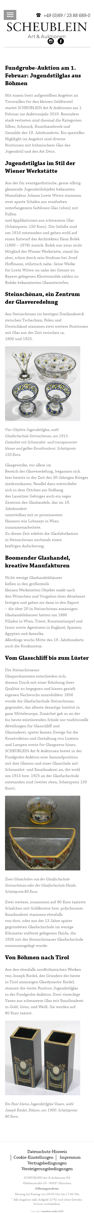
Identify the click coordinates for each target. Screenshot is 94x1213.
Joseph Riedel (25, 975)
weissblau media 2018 (52, 1211)
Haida (63, 933)
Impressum (70, 1157)
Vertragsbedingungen (47, 1163)
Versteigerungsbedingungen (47, 1169)
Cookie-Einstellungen (33, 1157)
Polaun (34, 1110)
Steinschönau (24, 314)
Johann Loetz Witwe (45, 195)
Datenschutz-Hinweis (47, 1152)
